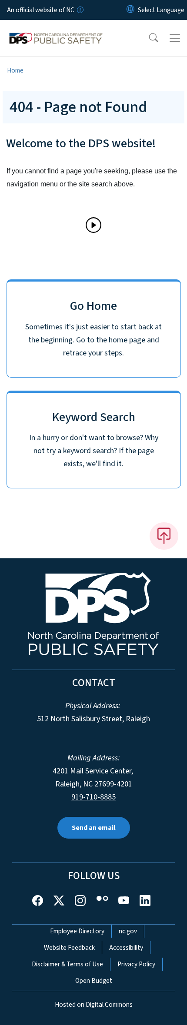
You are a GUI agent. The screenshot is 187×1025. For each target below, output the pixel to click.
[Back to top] (164, 535)
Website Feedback (69, 947)
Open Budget (93, 980)
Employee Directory (77, 931)
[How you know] (79, 10)
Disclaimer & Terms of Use (67, 964)
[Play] (93, 225)
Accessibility (126, 947)
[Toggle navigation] (175, 38)
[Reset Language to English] (130, 10)
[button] (147, 38)
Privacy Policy (136, 964)
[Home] (56, 30)
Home (15, 70)
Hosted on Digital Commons (94, 1004)
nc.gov (128, 931)
